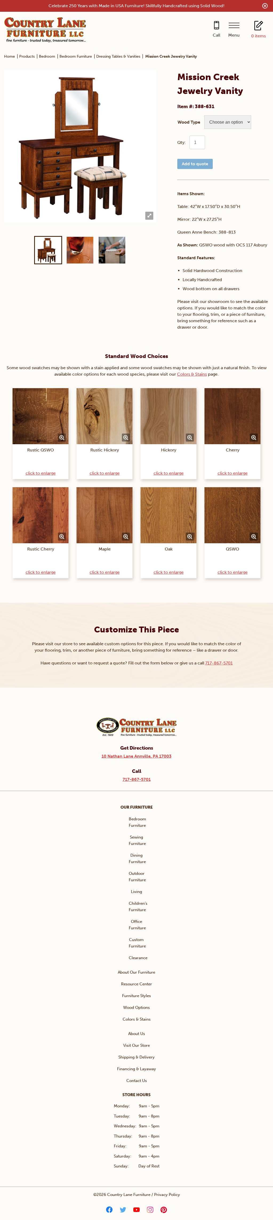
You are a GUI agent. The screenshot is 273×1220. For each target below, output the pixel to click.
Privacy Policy (167, 1194)
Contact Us (136, 1080)
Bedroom (47, 56)
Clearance (138, 957)
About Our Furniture (136, 972)
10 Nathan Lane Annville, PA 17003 (136, 756)
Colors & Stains (192, 374)
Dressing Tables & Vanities (118, 56)
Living (136, 891)
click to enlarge (41, 473)
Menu (234, 35)
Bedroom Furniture (75, 56)
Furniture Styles (136, 995)
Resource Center (136, 984)
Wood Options (136, 1007)
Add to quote (195, 163)
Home (9, 56)
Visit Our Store (136, 1045)
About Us (136, 1033)
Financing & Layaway (136, 1068)
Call (216, 35)
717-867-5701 (219, 663)
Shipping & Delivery (136, 1057)
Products (27, 56)
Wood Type (189, 122)
